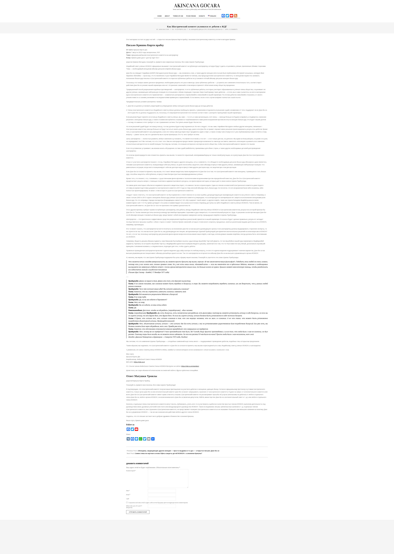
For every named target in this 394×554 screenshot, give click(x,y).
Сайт (127, 499)
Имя (128, 491)
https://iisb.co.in (139, 362)
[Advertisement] (197, 537)
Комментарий (131, 471)
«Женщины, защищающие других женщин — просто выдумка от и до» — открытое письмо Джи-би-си (178, 451)
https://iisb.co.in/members (190, 366)
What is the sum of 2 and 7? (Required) (134, 506)
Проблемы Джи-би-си (214, 29)
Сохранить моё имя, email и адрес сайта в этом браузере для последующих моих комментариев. (158, 503)
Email (128, 495)
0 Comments (233, 29)
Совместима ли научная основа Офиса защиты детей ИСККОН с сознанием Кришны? (168, 453)
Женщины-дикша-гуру (199, 29)
